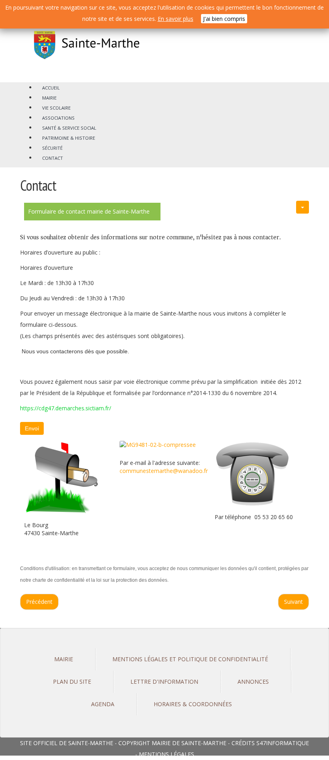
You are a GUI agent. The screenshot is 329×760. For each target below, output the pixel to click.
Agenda (102, 704)
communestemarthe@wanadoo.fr (164, 471)
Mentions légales (166, 754)
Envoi (32, 428)
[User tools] (302, 207)
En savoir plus (175, 18)
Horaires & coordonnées (193, 704)
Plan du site (72, 681)
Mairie (63, 659)
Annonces (253, 681)
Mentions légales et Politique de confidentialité (190, 659)
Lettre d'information (164, 681)
